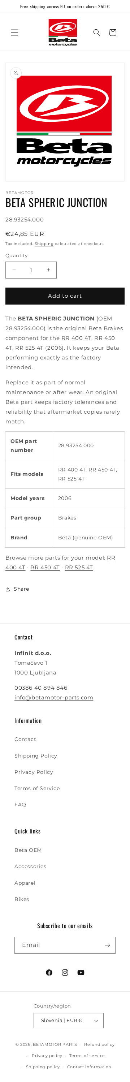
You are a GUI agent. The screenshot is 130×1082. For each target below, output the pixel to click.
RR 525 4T (79, 567)
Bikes (21, 899)
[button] (14, 32)
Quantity (16, 255)
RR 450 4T (45, 567)
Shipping (44, 243)
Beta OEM (28, 850)
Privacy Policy (33, 772)
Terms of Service (37, 788)
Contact (25, 739)
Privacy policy (47, 1055)
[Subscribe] (107, 945)
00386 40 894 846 (41, 687)
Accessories (30, 866)
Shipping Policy (35, 756)
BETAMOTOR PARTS (55, 1044)
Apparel (24, 883)
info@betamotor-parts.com (53, 697)
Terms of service (87, 1055)
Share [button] (21, 589)
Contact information (89, 1066)
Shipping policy (43, 1066)
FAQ (20, 804)
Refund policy (99, 1044)
